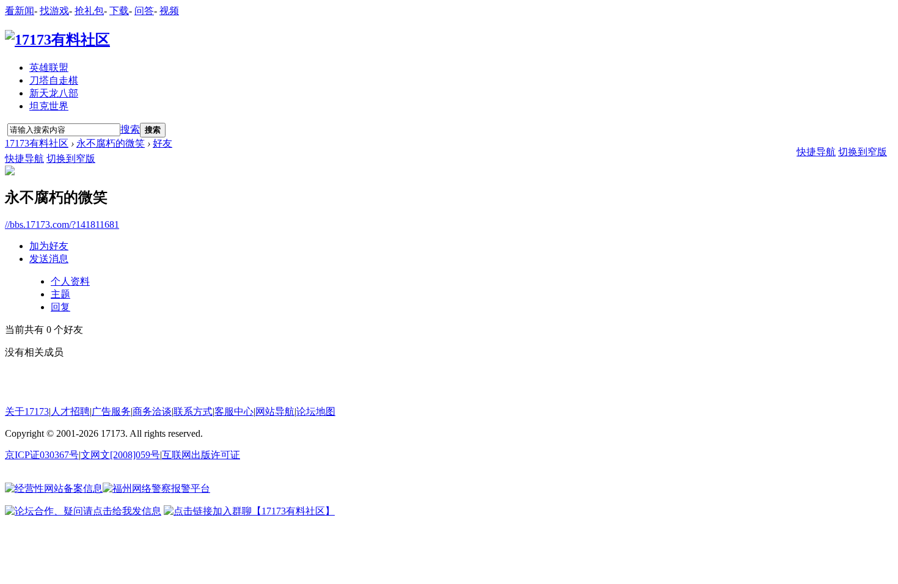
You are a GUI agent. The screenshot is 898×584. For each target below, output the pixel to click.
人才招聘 (70, 411)
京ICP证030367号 (42, 455)
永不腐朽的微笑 (110, 143)
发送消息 (48, 259)
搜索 (130, 129)
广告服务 (111, 411)
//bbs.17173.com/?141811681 (62, 224)
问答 (144, 10)
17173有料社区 (36, 143)
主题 (60, 294)
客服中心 (234, 411)
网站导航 (274, 411)
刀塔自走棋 (53, 80)
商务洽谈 (152, 411)
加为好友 (48, 246)
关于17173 (27, 411)
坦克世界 (48, 106)
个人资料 (70, 281)
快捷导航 (24, 158)
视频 (169, 10)
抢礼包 (89, 10)
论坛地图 (315, 411)
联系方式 (193, 411)
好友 (162, 143)
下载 (119, 10)
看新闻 (19, 10)
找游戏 (54, 10)
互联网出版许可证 (201, 455)
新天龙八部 (53, 93)
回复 (60, 307)
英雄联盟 (48, 67)
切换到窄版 (70, 158)
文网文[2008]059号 (120, 455)
